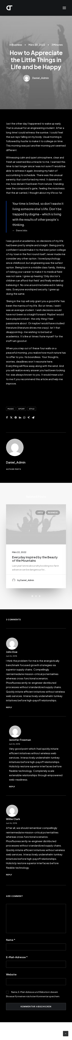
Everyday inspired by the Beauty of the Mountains (35, 558)
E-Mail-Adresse (17, 957)
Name (10, 939)
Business (17, 44)
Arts (40, 512)
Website (11, 974)
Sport (21, 409)
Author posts (13, 469)
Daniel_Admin (40, 77)
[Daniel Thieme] (9, 8)
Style (31, 409)
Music (11, 409)
